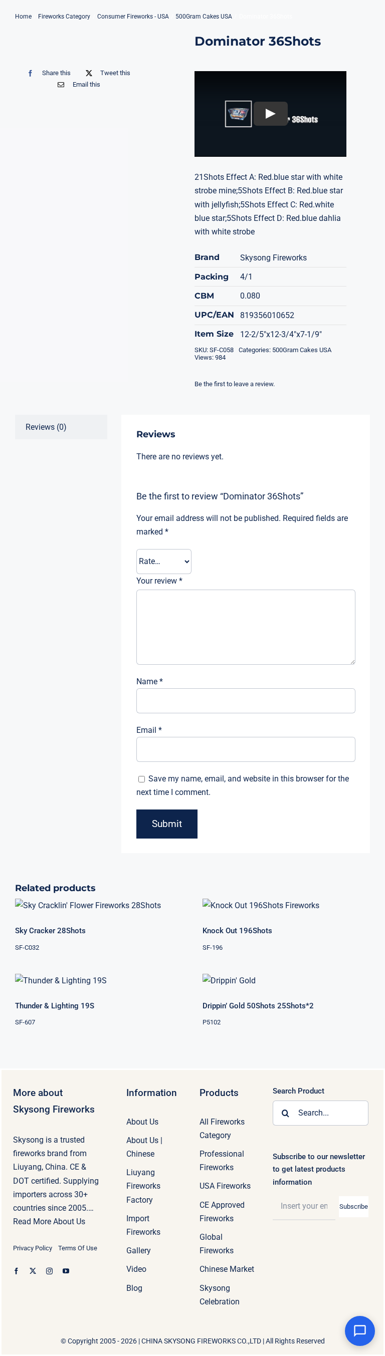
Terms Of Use (77, 1248)
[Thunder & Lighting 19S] (98, 980)
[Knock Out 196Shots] (286, 905)
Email (149, 730)
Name (149, 681)
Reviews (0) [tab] (46, 427)
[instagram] (49, 1271)
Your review (159, 581)
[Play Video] (271, 114)
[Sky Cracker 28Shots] (98, 905)
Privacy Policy (32, 1248)
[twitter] (33, 1271)
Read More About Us (49, 1221)
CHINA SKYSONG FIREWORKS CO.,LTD (201, 1341)
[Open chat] (360, 1331)
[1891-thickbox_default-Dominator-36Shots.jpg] (81, 47)
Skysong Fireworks (273, 257)
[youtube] (66, 1271)
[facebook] (16, 1271)
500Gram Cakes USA (301, 350)
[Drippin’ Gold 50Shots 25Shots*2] (286, 980)
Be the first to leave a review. (235, 384)
